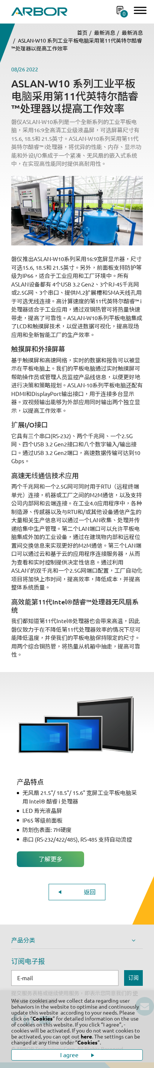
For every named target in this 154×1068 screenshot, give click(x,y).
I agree (70, 1055)
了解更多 (50, 859)
